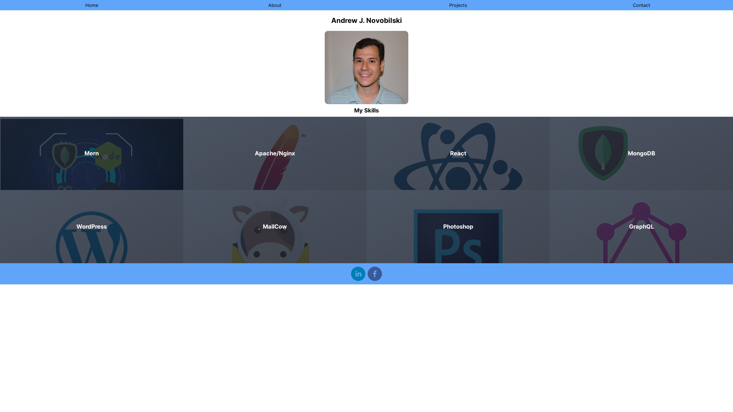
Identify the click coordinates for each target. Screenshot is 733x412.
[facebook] (375, 274)
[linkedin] (358, 274)
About (274, 5)
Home (91, 5)
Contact (641, 5)
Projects (458, 5)
